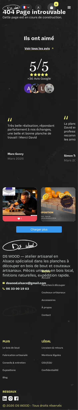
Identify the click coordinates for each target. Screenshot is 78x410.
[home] (11, 7)
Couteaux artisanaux (53, 292)
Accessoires (48, 299)
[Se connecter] (38, 7)
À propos (47, 307)
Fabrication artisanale (15, 355)
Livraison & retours (52, 347)
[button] (51, 7)
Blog (5, 377)
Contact (46, 314)
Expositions (9, 370)
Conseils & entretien (14, 362)
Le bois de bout (11, 347)
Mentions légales (51, 355)
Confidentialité (50, 370)
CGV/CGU (47, 362)
